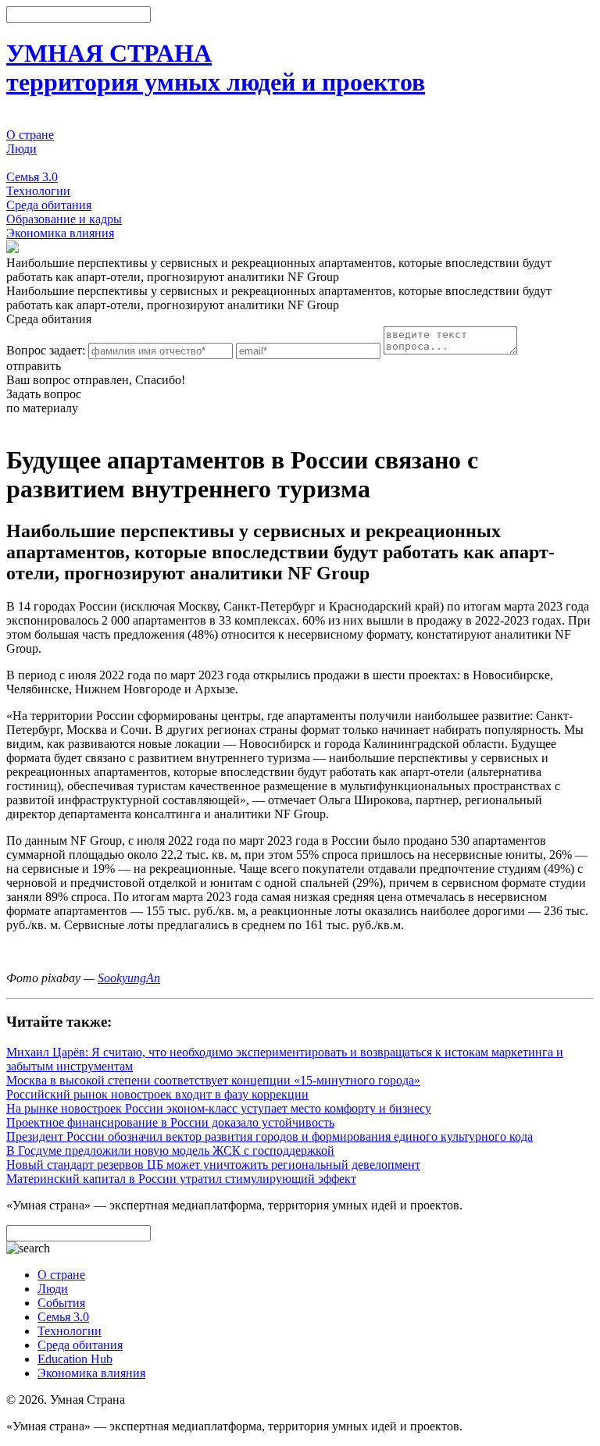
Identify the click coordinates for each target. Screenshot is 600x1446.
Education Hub (75, 1359)
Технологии (38, 191)
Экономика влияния (60, 233)
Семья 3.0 (32, 176)
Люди (21, 148)
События (30, 162)
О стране (30, 134)
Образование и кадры (64, 219)
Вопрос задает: (45, 350)
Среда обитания (48, 205)
